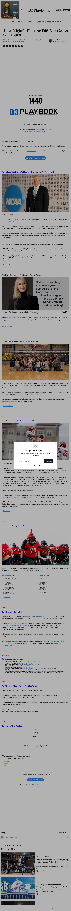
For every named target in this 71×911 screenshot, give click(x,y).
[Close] (55, 443)
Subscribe (49, 461)
